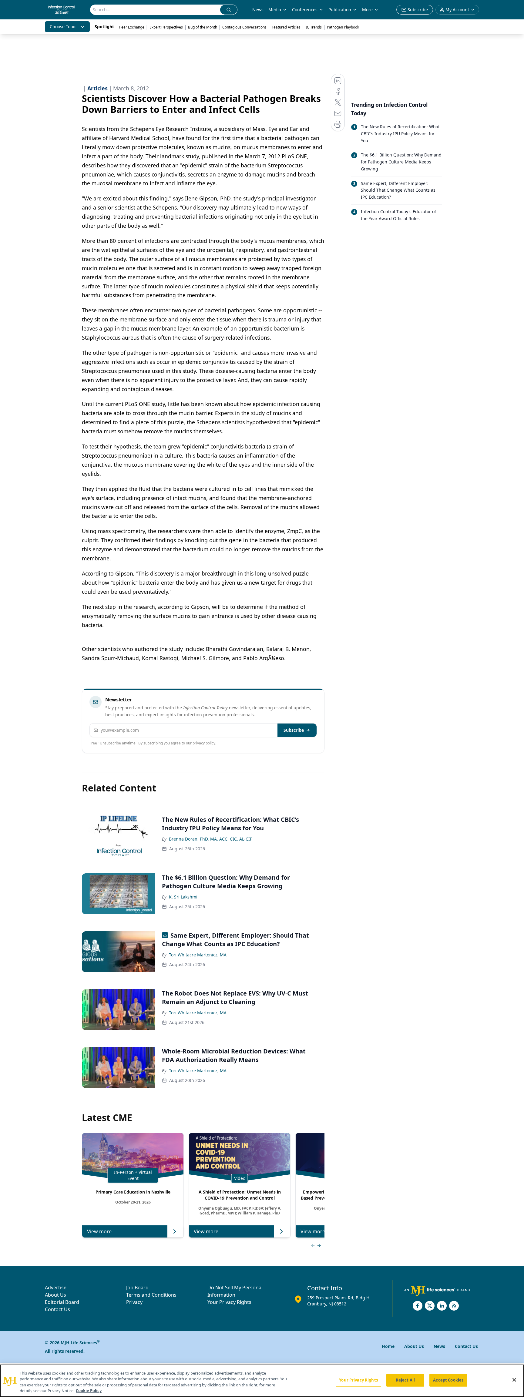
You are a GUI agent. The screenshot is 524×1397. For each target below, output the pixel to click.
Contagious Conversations (244, 27)
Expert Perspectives (166, 27)
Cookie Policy (89, 1390)
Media (274, 9)
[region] (262, 1380)
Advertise (55, 1287)
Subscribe (294, 730)
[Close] (514, 1379)
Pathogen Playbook (343, 27)
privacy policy (204, 743)
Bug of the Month (202, 27)
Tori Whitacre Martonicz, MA (198, 955)
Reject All (405, 1380)
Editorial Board (62, 1302)
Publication (339, 9)
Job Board (137, 1287)
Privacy (134, 1302)
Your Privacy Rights (229, 1302)
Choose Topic (63, 26)
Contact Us (57, 1309)
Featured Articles (286, 27)
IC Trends (314, 27)
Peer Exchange (131, 27)
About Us (55, 1294)
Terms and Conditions (151, 1294)
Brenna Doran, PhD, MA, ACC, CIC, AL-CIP (210, 839)
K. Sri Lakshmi (183, 897)
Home (388, 1346)
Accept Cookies (448, 1380)
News (258, 9)
